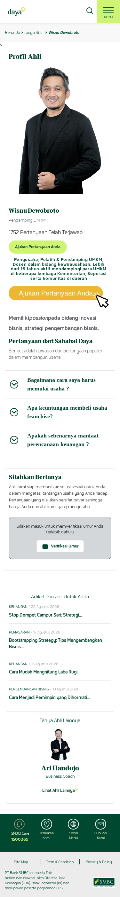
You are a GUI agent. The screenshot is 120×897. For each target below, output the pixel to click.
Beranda (12, 32)
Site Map (21, 862)
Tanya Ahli (33, 32)
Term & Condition (60, 862)
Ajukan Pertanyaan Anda (37, 246)
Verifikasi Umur (64, 546)
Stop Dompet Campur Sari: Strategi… (45, 615)
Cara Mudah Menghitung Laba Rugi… (45, 672)
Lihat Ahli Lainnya (60, 789)
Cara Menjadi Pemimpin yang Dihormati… (49, 697)
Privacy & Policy (99, 862)
